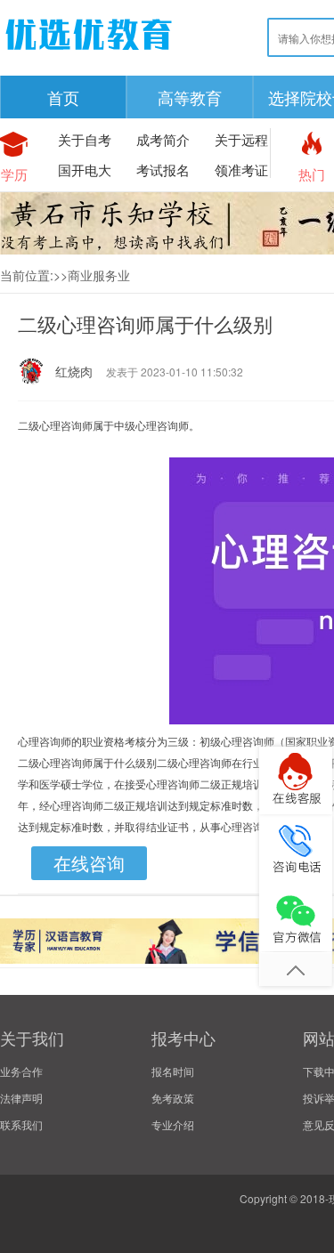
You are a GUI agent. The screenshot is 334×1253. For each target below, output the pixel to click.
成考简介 (163, 139)
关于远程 (241, 139)
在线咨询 (89, 863)
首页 (63, 97)
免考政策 (172, 1097)
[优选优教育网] (89, 53)
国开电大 (84, 169)
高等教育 (190, 97)
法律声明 (21, 1097)
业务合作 (21, 1071)
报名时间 (172, 1071)
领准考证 (241, 169)
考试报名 (163, 169)
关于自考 (84, 139)
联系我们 (21, 1124)
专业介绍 (172, 1124)
